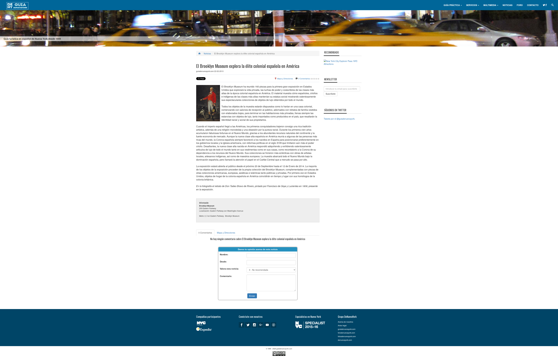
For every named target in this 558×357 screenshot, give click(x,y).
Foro (520, 5)
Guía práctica (452, 5)
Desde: (223, 261)
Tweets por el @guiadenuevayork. (339, 118)
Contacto (533, 5)
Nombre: (224, 254)
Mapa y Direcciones (285, 78)
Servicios (472, 5)
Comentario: (226, 276)
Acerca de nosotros (345, 322)
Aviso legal (342, 325)
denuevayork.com (345, 340)
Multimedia (490, 5)
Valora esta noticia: (229, 268)
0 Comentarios (304, 78)
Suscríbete (331, 93)
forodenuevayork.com (346, 332)
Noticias (507, 5)
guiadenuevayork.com (346, 329)
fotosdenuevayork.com (347, 336)
